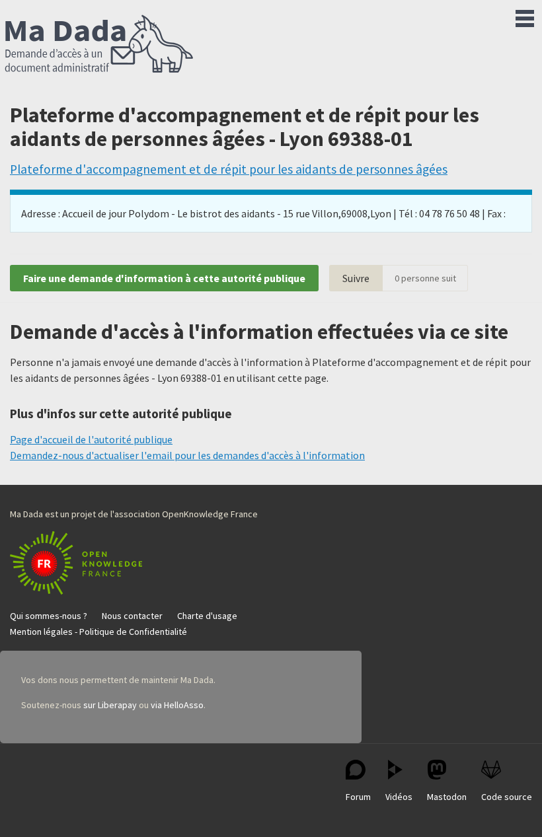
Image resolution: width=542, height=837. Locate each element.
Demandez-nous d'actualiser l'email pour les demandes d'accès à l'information (187, 455)
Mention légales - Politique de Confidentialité (98, 631)
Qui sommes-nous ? (48, 616)
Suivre (355, 278)
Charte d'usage (207, 616)
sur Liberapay (110, 705)
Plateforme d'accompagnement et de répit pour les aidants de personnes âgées (228, 169)
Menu (524, 15)
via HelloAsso (177, 705)
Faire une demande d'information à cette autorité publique (164, 278)
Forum (358, 797)
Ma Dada (99, 45)
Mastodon (447, 797)
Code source (506, 797)
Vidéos (398, 797)
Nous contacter (132, 616)
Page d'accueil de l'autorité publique (91, 439)
